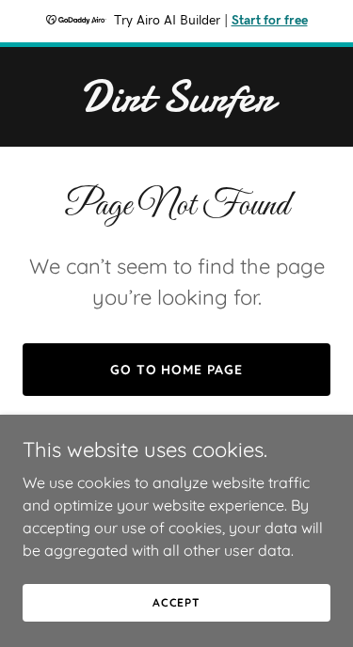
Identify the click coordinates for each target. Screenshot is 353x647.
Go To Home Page (177, 369)
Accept (176, 602)
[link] (176, 105)
